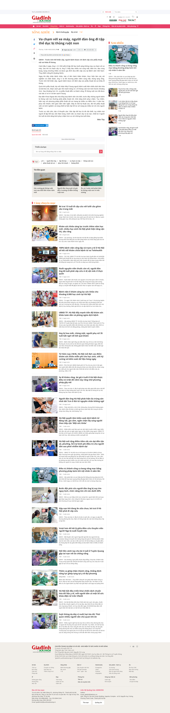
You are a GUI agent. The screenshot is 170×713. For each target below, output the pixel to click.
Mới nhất (108, 12)
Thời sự (34, 667)
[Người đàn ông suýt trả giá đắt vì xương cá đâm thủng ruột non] (68, 179)
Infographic (98, 673)
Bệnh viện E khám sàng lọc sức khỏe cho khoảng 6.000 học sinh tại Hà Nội (78, 293)
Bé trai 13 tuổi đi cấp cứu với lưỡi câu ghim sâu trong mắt (80, 207)
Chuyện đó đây (134, 681)
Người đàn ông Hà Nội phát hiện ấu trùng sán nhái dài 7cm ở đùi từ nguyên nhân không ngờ (81, 399)
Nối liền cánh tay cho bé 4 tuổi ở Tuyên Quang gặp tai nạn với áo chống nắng (81, 552)
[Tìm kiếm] (136, 12)
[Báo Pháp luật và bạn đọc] (122, 20)
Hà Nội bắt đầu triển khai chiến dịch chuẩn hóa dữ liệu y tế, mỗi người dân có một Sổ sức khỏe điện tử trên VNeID (81, 593)
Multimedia (70, 26)
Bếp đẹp (131, 671)
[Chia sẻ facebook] (34, 39)
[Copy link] (34, 48)
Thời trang (59, 679)
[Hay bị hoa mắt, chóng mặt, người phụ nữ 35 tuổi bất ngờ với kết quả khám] (44, 340)
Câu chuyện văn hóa (83, 667)
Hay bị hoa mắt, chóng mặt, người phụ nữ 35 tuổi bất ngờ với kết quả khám (81, 334)
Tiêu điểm (132, 679)
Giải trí (61, 26)
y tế (42, 161)
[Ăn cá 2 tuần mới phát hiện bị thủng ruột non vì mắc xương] (92, 179)
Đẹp (99, 26)
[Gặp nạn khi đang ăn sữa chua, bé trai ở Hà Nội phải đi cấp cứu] (44, 515)
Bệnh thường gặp (62, 32)
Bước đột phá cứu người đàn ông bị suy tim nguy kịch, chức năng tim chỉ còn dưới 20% (80, 489)
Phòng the (106, 26)
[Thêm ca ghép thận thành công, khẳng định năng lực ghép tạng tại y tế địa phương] (44, 578)
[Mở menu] (137, 26)
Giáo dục (34, 671)
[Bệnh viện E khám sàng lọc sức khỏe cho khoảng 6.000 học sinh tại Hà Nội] (44, 298)
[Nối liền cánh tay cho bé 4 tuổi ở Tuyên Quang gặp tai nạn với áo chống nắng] (44, 558)
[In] (34, 59)
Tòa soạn (86, 702)
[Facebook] (107, 17)
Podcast (97, 671)
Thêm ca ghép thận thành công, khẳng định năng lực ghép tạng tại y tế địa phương (80, 572)
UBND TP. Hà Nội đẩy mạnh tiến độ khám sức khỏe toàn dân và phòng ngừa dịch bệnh (81, 313)
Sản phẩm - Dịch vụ (82, 26)
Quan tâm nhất (36, 135)
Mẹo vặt (34, 683)
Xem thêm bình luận (68, 139)
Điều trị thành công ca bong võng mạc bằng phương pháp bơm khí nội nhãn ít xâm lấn (80, 469)
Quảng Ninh (75, 163)
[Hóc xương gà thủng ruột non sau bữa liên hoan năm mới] (44, 179)
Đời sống (34, 669)
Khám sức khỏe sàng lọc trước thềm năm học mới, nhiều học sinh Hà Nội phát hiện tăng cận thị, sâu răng (81, 229)
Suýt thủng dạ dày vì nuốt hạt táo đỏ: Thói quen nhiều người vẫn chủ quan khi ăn (79, 615)
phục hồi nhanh (63, 163)
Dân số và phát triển (118, 26)
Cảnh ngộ (107, 679)
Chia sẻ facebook (39, 125)
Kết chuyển (108, 681)
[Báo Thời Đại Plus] (132, 20)
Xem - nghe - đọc (82, 671)
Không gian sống (37, 679)
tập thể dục (63, 161)
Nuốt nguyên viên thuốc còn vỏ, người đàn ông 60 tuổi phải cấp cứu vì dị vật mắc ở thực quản (81, 271)
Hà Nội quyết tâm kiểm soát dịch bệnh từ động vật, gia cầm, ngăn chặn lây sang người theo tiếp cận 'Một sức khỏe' (80, 420)
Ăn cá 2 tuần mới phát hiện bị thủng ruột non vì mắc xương (91, 190)
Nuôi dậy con (47, 669)
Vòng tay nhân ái (110, 677)
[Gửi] (101, 151)
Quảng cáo (98, 702)
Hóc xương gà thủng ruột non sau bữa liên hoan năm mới (44, 190)
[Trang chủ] (33, 26)
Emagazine (98, 667)
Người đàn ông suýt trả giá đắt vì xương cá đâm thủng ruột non (67, 190)
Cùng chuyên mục (44, 203)
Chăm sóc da (59, 681)
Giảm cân (58, 683)
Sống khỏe (53, 26)
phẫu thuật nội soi (49, 163)
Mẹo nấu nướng (133, 669)
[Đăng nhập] (137, 17)
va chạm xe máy (74, 161)
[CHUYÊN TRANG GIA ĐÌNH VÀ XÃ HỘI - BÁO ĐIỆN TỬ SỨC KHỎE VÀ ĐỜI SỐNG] (41, 19)
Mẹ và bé (74, 32)
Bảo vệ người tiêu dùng (115, 671)
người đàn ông (51, 161)
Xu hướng (112, 667)
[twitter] (47, 125)
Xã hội (38, 26)
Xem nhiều (117, 42)
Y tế (81, 32)
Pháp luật (34, 673)
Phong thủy (35, 681)
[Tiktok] (114, 17)
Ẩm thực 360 (132, 667)
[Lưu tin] (34, 53)
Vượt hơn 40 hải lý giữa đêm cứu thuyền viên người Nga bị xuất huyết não (81, 529)
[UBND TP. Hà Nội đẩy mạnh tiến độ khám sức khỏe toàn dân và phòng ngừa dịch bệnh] (44, 319)
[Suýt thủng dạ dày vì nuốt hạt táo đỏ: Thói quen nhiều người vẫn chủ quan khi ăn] (44, 621)
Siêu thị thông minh (114, 673)
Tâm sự (80, 679)
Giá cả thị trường (114, 669)
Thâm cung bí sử (49, 671)
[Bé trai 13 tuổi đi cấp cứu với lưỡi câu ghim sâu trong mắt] (44, 213)
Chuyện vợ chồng (49, 667)
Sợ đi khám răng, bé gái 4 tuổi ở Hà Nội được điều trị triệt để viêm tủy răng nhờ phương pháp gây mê (81, 380)
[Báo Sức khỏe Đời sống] (113, 20)
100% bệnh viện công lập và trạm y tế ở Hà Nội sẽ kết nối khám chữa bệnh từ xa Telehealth (81, 249)
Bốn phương (131, 26)
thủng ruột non (88, 161)
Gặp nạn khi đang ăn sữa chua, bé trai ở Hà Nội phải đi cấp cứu (80, 509)
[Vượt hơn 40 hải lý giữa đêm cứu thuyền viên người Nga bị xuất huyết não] (44, 535)
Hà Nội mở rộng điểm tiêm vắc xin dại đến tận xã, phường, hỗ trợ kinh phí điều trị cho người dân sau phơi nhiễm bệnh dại (81, 444)
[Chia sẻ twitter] (34, 44)
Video (97, 669)
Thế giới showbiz (82, 669)
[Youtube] (110, 17)
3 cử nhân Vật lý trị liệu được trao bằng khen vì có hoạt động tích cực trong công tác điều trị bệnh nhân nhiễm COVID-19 (128, 105)
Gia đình (45, 26)
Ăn (92, 26)
